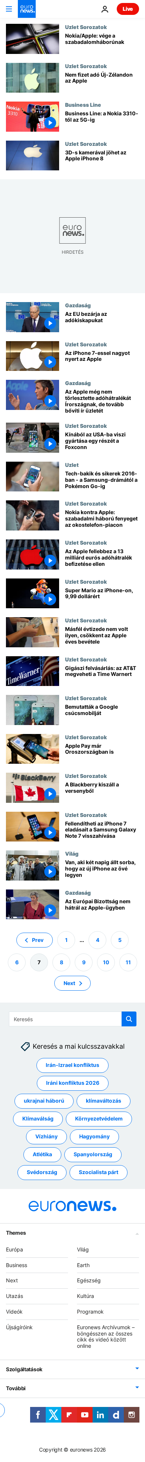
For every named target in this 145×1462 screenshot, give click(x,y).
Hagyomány (94, 1137)
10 (106, 962)
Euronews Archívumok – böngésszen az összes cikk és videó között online (106, 1336)
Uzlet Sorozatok (86, 27)
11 (128, 962)
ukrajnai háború (44, 1101)
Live (128, 9)
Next (69, 983)
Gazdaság (78, 305)
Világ (71, 853)
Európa (14, 1249)
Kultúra (85, 1296)
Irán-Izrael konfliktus (72, 1065)
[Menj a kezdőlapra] (27, 9)
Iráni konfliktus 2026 (72, 1083)
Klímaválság (38, 1119)
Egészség (89, 1280)
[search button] (129, 1018)
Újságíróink (19, 1327)
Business (16, 1265)
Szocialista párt (98, 1172)
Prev (38, 940)
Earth (83, 1265)
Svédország (42, 1172)
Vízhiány (46, 1137)
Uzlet (72, 465)
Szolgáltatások (24, 1369)
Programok (90, 1311)
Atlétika (42, 1154)
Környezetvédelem (99, 1119)
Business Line (83, 105)
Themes (16, 1232)
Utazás (14, 1296)
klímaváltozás (103, 1101)
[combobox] (72, 1018)
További (16, 1388)
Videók (14, 1311)
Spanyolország (93, 1154)
